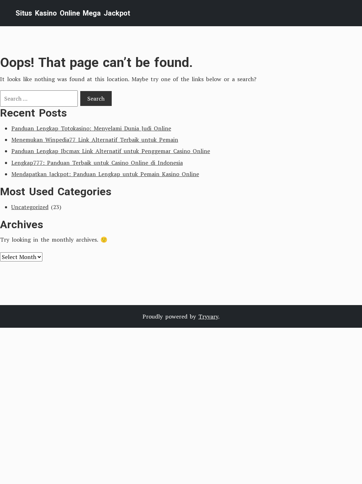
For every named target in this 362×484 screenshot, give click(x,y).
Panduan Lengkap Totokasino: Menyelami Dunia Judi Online (91, 128)
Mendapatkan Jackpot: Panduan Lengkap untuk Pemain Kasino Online (105, 174)
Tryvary (208, 316)
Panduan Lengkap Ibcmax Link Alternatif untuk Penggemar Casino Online (110, 151)
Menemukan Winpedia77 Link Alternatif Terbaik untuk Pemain (94, 139)
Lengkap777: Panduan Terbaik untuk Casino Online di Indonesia (97, 163)
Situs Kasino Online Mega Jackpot (73, 13)
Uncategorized (29, 207)
